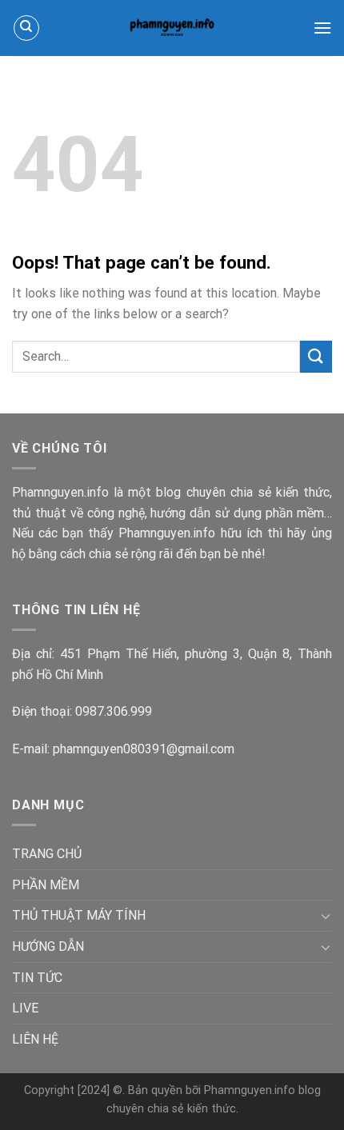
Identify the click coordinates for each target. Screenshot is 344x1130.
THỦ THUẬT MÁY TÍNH (79, 915)
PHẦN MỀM (45, 884)
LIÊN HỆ (35, 1039)
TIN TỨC (37, 977)
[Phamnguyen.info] (172, 28)
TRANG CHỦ (47, 853)
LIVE (25, 1008)
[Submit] (316, 356)
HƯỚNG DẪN (48, 946)
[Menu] (322, 27)
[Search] (26, 28)
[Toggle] (325, 915)
